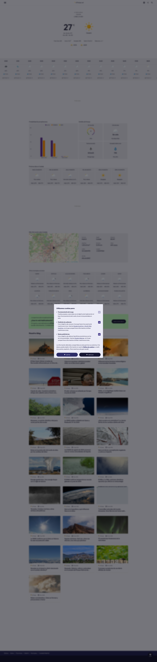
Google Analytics (78, 326)
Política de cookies (88, 347)
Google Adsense (79, 338)
